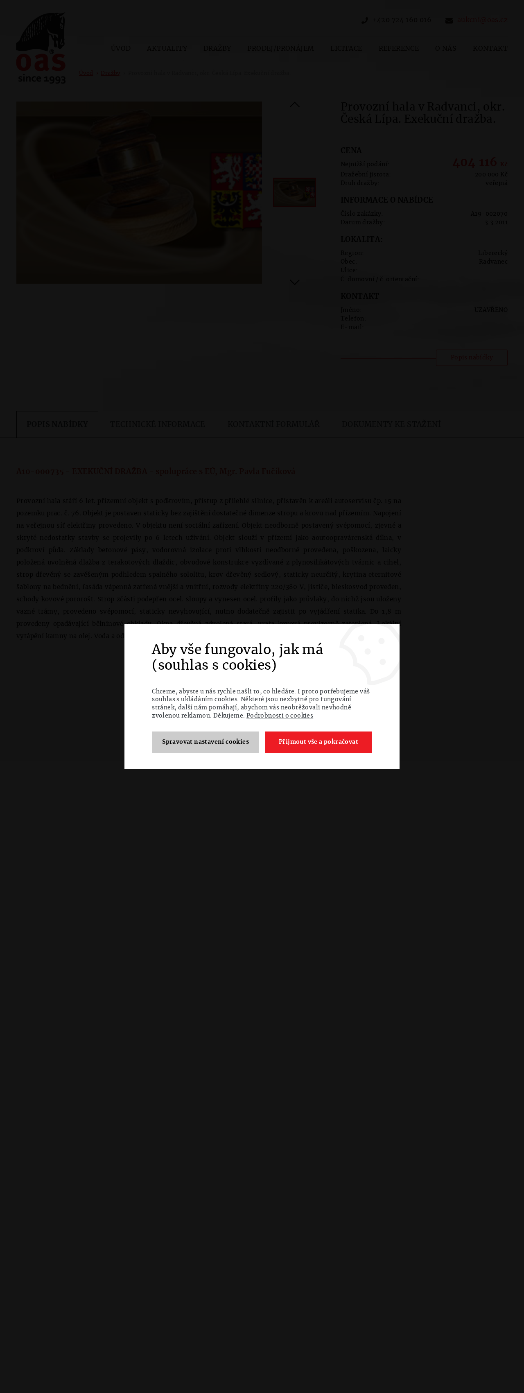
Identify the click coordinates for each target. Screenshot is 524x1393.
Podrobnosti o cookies (279, 716)
